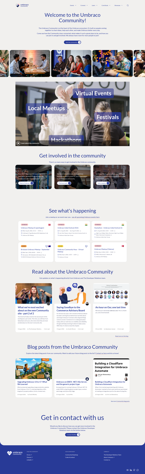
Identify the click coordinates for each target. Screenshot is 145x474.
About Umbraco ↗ (109, 457)
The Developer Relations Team (112, 455)
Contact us (107, 460)
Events (72, 5)
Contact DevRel (71, 434)
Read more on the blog (121, 336)
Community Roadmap (71, 455)
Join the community (71, 42)
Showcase (117, 5)
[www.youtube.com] (128, 470)
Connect (82, 5)
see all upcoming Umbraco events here (85, 217)
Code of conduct (70, 457)
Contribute (105, 5)
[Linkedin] (131, 470)
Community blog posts (123, 401)
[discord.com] (138, 470)
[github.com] (134, 470)
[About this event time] (42, 231)
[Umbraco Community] (22, 5)
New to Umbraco (25, 183)
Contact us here (101, 353)
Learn (93, 5)
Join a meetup (102, 183)
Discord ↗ (30, 457)
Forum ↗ (29, 455)
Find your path (63, 183)
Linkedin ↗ (30, 460)
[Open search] (128, 5)
